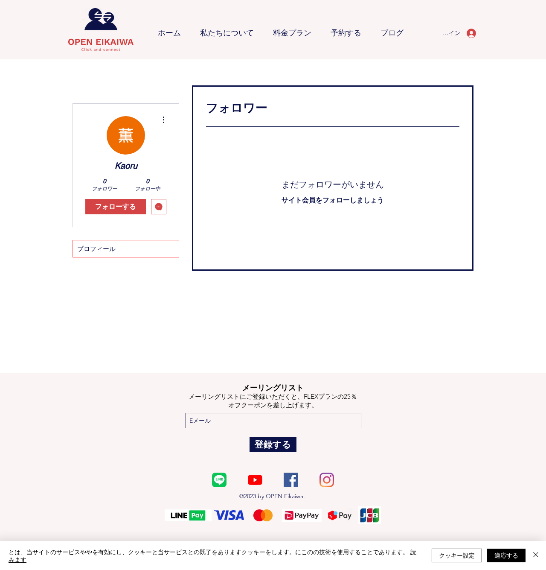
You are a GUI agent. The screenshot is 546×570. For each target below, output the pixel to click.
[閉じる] (536, 555)
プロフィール (96, 249)
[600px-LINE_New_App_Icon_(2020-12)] (219, 480)
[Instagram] (326, 480)
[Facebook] (291, 480)
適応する (506, 555)
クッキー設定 (457, 555)
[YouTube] (255, 480)
